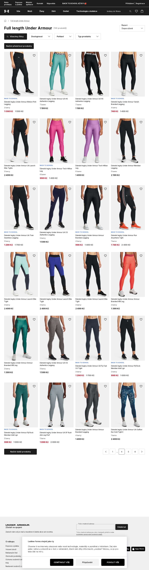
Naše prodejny (8, 3)
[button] (106, 452)
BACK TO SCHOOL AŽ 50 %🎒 (74, 3)
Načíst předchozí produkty (19, 46)
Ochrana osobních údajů (15, 559)
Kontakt (40, 3)
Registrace (140, 3)
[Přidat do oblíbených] (34, 55)
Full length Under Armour (20, 21)
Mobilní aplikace (29, 3)
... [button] (117, 452)
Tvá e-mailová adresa (86, 524)
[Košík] (142, 11)
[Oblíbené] (136, 11)
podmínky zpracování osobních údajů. (89, 534)
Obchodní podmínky (13, 556)
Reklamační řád (11, 553)
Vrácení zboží (11, 549)
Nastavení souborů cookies (16, 566)
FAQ (7, 563)
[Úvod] (5, 21)
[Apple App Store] (138, 549)
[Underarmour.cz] (6, 11)
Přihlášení (130, 3)
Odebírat (121, 527)
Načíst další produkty (20, 452)
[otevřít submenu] (22, 11)
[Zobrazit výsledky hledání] (130, 11)
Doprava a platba (18, 3)
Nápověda (51, 3)
